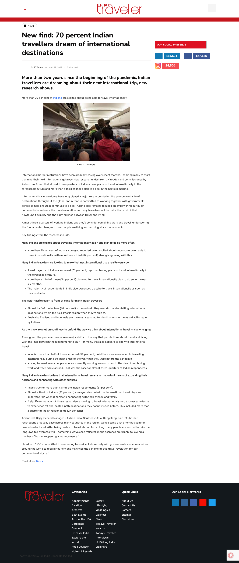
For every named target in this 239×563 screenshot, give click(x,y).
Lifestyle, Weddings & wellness (103, 510)
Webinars (101, 546)
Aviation (77, 505)
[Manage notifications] (231, 555)
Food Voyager (80, 546)
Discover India (80, 533)
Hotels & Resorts (82, 551)
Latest (100, 500)
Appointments (80, 500)
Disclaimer (128, 519)
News (39, 461)
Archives (77, 510)
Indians (57, 97)
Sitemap (127, 514)
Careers (126, 510)
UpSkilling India (105, 542)
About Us (127, 500)
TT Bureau (39, 67)
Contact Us (128, 505)
